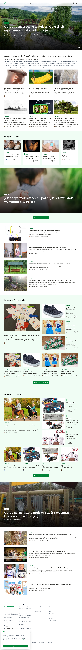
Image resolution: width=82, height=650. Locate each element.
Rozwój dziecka (51, 3)
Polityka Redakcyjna (41, 642)
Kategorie (52, 604)
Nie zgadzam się (15, 642)
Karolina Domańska (8, 38)
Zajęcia (31, 85)
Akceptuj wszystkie (15, 646)
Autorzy (36, 604)
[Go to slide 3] (79, 47)
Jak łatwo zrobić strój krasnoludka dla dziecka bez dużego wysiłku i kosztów (25, 628)
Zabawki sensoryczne (53, 606)
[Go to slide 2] (78, 47)
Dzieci (33, 3)
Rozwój (6, 23)
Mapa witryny (49, 642)
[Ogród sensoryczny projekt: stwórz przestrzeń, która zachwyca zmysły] (41, 504)
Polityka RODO (33, 642)
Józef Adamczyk (7, 205)
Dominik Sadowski (38, 609)
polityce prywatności (20, 639)
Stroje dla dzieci (60, 3)
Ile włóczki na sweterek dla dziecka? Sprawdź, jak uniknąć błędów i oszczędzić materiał (25, 614)
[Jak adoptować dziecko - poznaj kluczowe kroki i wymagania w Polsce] (41, 190)
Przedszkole (39, 3)
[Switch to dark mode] (77, 3)
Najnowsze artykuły (26, 3)
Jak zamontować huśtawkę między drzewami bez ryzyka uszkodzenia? (25, 623)
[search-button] (73, 3)
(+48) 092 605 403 (9, 628)
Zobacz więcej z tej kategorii (40, 217)
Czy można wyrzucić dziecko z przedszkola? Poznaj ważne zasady (25, 608)
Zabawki (45, 3)
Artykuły (21, 604)
